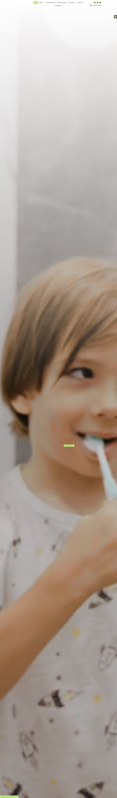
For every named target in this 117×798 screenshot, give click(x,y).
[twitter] (100, 3)
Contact (80, 2)
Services (71, 2)
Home (36, 2)
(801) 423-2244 (95, 5)
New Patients (51, 2)
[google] (97, 3)
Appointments (62, 2)
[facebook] (95, 3)
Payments (58, 5)
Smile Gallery (69, 445)
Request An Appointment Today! (9, 796)
